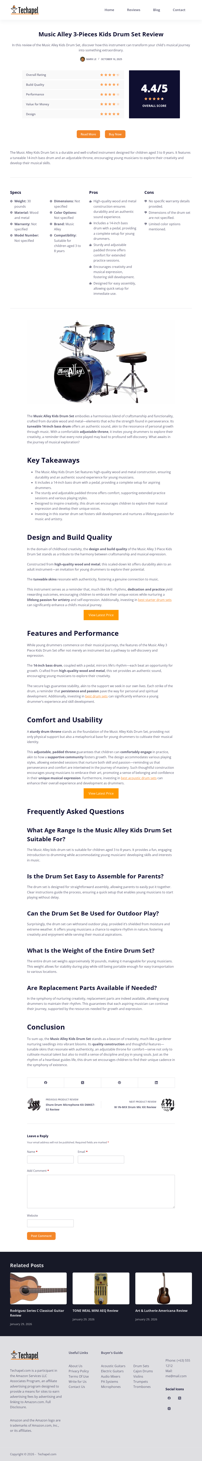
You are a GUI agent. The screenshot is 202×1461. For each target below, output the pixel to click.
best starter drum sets (155, 600)
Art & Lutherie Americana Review (161, 1310)
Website (32, 1215)
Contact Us (77, 1387)
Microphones (111, 1387)
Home (109, 10)
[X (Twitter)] (82, 1083)
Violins (138, 1376)
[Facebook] (45, 1083)
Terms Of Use (79, 1376)
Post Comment (41, 1236)
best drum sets (96, 696)
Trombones (142, 1387)
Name (32, 1152)
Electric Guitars (112, 1371)
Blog (156, 10)
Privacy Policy (79, 1371)
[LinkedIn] (156, 1083)
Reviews (133, 10)
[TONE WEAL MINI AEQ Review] (101, 1289)
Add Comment (38, 1171)
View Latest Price (101, 615)
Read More (88, 134)
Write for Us (78, 1381)
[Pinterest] (119, 1083)
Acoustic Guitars (113, 1366)
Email (83, 1152)
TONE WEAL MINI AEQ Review (95, 1310)
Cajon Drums (143, 1371)
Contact (179, 10)
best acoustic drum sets (139, 778)
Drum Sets (141, 1366)
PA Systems (109, 1381)
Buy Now (115, 134)
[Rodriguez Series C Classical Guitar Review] (38, 1289)
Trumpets (140, 1381)
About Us (75, 1366)
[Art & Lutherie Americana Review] (163, 1289)
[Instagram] (169, 1408)
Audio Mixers (110, 1376)
